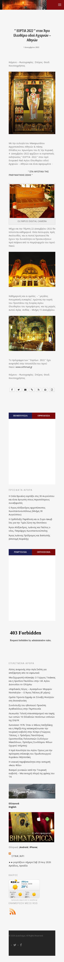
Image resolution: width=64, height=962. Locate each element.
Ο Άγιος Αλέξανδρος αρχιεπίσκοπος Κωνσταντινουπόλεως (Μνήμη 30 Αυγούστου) (27, 511)
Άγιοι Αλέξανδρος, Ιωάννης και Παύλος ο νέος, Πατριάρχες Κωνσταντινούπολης (29, 529)
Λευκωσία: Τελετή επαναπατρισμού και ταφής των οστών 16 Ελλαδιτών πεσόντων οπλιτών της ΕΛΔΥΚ (32, 717)
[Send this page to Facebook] (12, 390)
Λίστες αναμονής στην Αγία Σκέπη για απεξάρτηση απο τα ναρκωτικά (27, 671)
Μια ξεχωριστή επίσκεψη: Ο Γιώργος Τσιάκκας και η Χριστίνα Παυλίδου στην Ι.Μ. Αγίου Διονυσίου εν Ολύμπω (32, 681)
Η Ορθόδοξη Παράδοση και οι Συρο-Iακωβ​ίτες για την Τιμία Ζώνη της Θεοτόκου (30, 521)
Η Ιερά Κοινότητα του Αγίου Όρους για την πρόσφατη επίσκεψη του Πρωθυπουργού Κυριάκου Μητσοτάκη (30, 754)
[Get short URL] (32, 390)
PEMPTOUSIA (20, 552)
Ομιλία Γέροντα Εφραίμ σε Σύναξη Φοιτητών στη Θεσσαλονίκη (31, 699)
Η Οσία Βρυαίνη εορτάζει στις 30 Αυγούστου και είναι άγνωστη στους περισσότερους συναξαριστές (31, 499)
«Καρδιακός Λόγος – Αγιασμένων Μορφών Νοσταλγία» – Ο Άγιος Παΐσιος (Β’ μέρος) (30, 691)
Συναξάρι (18, 856)
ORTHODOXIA (43, 552)
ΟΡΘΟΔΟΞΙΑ (44, 415)
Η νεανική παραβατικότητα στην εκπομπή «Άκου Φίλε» (29, 763)
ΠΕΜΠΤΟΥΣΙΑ (20, 415)
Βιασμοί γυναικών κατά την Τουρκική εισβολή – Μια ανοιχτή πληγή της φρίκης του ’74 (32, 773)
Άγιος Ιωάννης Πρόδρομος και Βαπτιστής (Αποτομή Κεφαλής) (29, 537)
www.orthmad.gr (24, 366)
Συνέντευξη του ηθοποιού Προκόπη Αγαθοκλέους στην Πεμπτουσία (27, 707)
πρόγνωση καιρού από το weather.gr (24, 900)
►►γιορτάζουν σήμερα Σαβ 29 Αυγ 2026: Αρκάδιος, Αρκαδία (30, 864)
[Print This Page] (45, 390)
